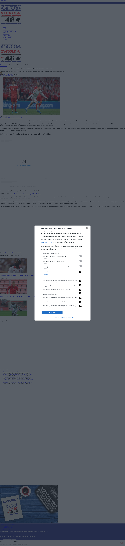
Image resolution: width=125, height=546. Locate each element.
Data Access (62, 317)
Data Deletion (54, 317)
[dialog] (62, 273)
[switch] (80, 256)
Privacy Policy (71, 317)
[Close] (87, 228)
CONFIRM (52, 312)
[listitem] (62, 253)
